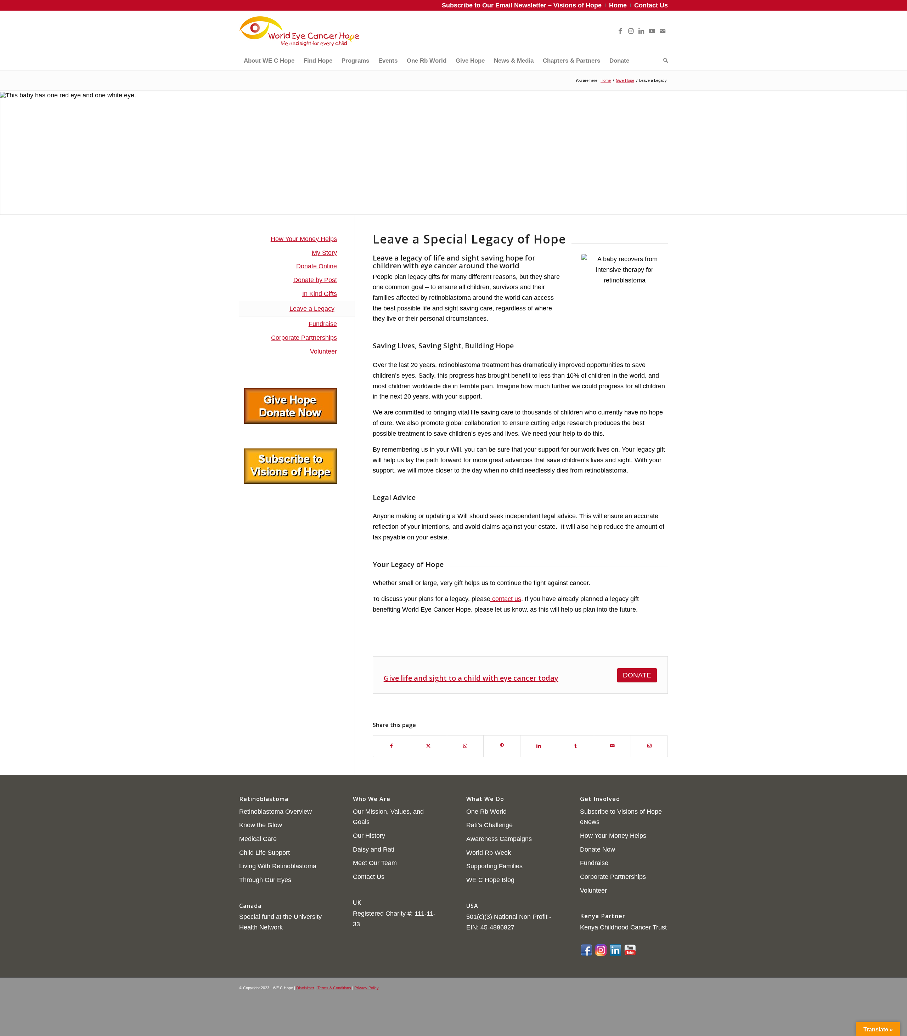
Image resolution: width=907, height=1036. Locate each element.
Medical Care (258, 838)
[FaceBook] (586, 949)
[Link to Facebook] (620, 31)
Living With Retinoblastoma (277, 866)
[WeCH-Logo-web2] (299, 31)
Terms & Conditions (334, 988)
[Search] (663, 61)
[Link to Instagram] (630, 31)
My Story (324, 252)
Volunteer (323, 351)
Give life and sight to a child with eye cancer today (471, 678)
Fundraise (323, 323)
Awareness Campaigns (499, 838)
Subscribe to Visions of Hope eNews (621, 817)
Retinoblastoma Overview (275, 811)
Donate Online (316, 266)
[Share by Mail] (612, 746)
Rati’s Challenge (489, 825)
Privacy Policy (366, 988)
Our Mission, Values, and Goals (388, 817)
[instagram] (601, 949)
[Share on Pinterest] (502, 746)
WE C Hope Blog (490, 879)
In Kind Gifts (319, 293)
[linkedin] (615, 949)
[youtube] (630, 949)
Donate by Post (315, 280)
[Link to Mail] (662, 31)
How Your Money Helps (304, 238)
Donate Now (597, 849)
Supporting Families (494, 866)
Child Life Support (264, 852)
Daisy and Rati (373, 849)
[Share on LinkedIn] (538, 746)
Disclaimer (305, 988)
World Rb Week (488, 852)
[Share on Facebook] (391, 746)
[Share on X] (428, 746)
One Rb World (486, 811)
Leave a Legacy (311, 308)
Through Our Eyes (265, 879)
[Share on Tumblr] (575, 746)
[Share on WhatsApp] (465, 746)
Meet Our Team (375, 862)
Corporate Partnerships (304, 337)
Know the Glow (260, 825)
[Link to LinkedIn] (641, 31)
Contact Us (368, 876)
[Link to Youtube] (652, 31)
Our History (369, 835)
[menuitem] (521, 5)
